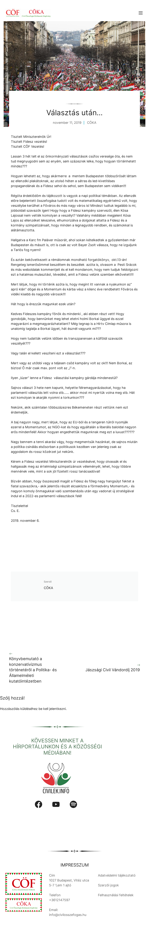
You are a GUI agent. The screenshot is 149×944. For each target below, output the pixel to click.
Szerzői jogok (108, 885)
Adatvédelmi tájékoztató (117, 875)
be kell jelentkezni (52, 709)
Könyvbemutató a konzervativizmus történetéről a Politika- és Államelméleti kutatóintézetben (33, 669)
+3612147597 (59, 900)
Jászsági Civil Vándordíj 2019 (112, 669)
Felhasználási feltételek (116, 895)
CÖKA (91, 123)
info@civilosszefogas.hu (67, 915)
